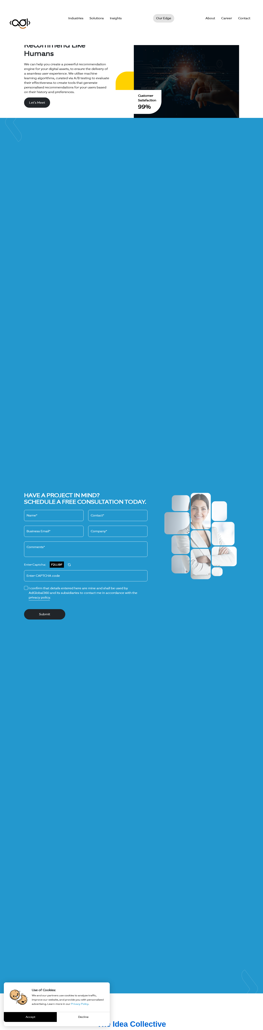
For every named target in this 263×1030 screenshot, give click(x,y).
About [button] (210, 18)
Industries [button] (75, 18)
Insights (116, 18)
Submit (44, 614)
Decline (83, 1017)
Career (226, 18)
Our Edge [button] (163, 18)
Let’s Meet (37, 103)
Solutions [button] (97, 18)
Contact (244, 18)
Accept (30, 1017)
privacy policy (39, 597)
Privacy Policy (79, 1004)
